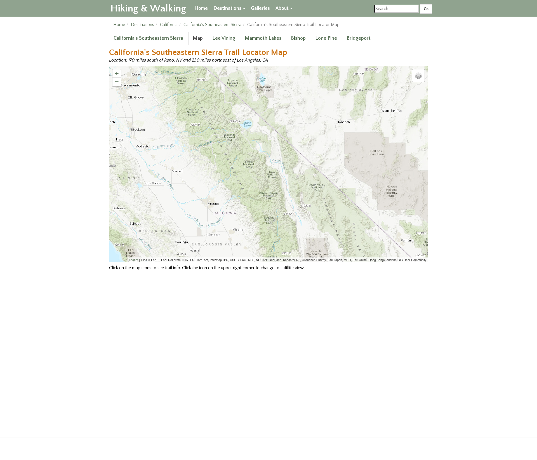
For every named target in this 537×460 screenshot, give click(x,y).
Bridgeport (359, 38)
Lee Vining (223, 38)
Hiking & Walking (148, 8)
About (282, 8)
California (169, 24)
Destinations (227, 8)
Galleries (260, 8)
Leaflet (133, 259)
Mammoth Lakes (263, 38)
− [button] (117, 81)
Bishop (298, 38)
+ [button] (117, 73)
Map (198, 38)
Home (201, 8)
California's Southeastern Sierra (212, 24)
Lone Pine (326, 38)
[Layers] (418, 75)
